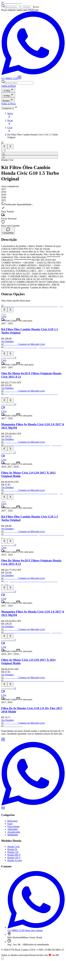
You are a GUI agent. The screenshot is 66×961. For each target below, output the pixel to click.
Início (10, 113)
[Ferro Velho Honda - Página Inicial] (11, 2)
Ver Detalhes (7, 341)
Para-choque (13, 826)
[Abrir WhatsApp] (2, 958)
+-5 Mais (6, 91)
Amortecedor (13, 832)
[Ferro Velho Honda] (33, 725)
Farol (9, 823)
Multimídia (12, 834)
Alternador (12, 829)
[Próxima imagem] (10, 146)
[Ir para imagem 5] (12, 358)
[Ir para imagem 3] (7, 358)
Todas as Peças (8, 85)
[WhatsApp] (33, 804)
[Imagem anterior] (4, 146)
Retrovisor (12, 821)
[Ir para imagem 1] (2, 314)
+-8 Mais (6, 96)
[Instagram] (19, 78)
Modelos (6, 101)
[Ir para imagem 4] (10, 358)
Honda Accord (14, 860)
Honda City (13, 852)
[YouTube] (3, 809)
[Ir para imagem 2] (5, 314)
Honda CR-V (14, 857)
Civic (10, 127)
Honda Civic (13, 846)
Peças (10, 120)
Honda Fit (12, 849)
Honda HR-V (14, 855)
